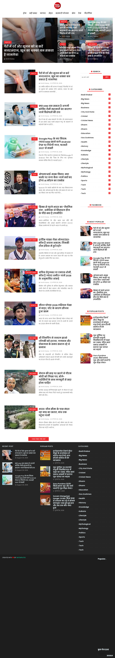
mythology (95, 172)
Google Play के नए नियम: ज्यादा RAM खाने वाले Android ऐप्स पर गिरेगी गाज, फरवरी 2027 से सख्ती (99, 28)
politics (95, 176)
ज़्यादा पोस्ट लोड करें (38, 439)
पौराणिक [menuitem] (88, 13)
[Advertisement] (101, 604)
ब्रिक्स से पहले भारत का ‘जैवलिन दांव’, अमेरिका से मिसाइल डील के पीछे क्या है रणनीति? (98, 51)
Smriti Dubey (44, 83)
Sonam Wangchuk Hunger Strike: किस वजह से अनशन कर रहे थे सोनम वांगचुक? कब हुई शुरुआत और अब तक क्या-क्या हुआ (64, 502)
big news (95, 99)
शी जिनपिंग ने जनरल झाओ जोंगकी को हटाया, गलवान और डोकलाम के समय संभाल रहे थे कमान (55, 342)
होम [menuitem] (24, 13)
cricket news (95, 120)
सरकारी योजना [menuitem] (62, 13)
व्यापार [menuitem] (43, 13)
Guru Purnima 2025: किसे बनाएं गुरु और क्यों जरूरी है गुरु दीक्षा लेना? (101, 359)
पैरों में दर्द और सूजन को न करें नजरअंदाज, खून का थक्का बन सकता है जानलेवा (29, 50)
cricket (95, 116)
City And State (95, 112)
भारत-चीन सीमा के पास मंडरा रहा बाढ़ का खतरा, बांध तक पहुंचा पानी (54, 412)
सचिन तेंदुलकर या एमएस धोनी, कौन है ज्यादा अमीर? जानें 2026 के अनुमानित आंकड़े (55, 275)
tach (95, 184)
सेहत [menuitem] (51, 13)
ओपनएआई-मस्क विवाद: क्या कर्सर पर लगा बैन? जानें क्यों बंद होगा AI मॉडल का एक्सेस (71, 51)
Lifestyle (96, 163)
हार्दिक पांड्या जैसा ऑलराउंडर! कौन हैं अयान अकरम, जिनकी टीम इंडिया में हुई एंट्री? (54, 243)
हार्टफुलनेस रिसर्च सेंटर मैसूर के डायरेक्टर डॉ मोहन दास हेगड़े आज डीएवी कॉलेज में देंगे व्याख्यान (101, 324)
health (95, 142)
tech (95, 189)
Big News (96, 103)
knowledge (95, 150)
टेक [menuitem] (79, 13)
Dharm (95, 129)
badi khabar (95, 94)
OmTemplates (21, 557)
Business (95, 107)
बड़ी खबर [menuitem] (33, 13)
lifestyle (95, 159)
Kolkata (95, 154)
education (95, 133)
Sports (95, 180)
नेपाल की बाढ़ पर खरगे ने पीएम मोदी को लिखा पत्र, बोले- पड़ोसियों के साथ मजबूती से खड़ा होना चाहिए (55, 378)
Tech (95, 193)
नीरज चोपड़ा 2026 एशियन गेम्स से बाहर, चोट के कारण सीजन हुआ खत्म (55, 308)
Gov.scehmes (95, 137)
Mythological (95, 167)
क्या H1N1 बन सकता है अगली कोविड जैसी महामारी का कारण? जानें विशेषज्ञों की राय (71, 29)
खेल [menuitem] (73, 13)
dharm (95, 124)
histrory (95, 146)
